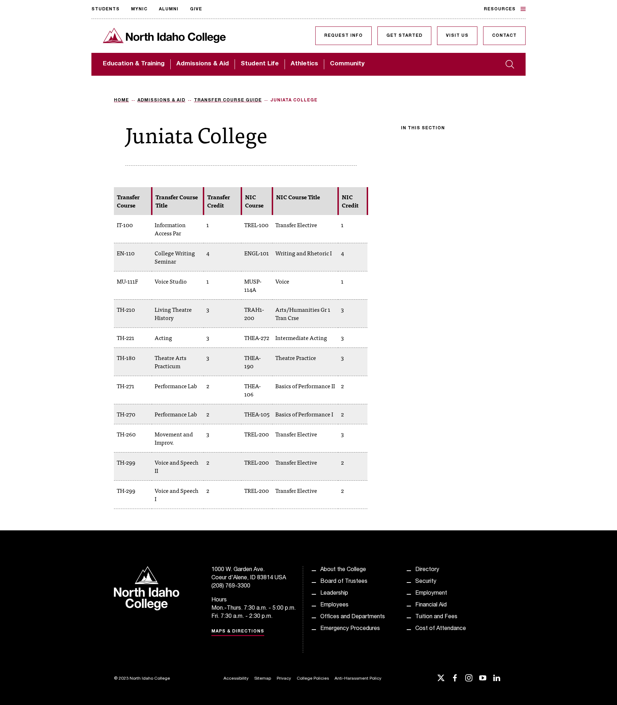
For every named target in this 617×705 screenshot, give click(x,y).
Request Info (343, 36)
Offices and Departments (352, 617)
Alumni (169, 9)
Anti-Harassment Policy (358, 678)
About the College (343, 570)
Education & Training (134, 64)
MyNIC (139, 9)
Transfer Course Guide (228, 100)
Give (196, 9)
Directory (427, 570)
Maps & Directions (237, 631)
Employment (431, 593)
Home (121, 100)
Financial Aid (431, 605)
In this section (423, 128)
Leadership (334, 593)
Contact (504, 36)
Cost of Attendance (440, 629)
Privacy (284, 678)
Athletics (304, 64)
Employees (334, 605)
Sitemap (262, 678)
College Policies (313, 678)
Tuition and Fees (436, 617)
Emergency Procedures (350, 629)
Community (347, 64)
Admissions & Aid (202, 64)
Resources (500, 9)
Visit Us (457, 36)
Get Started (404, 36)
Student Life (260, 64)
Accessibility (236, 678)
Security (425, 582)
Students (105, 9)
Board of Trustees (343, 582)
